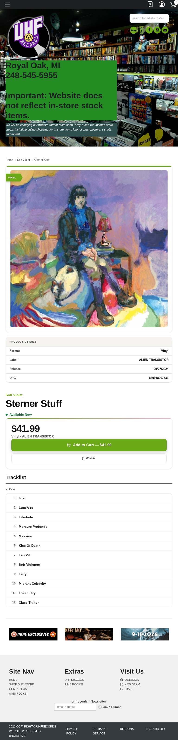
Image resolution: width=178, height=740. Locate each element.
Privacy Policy (71, 731)
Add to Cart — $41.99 (92, 445)
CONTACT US (18, 689)
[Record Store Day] (141, 30)
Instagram (131, 684)
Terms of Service (99, 731)
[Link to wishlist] (150, 5)
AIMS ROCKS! (18, 693)
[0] (173, 5)
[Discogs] (133, 30)
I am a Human (111, 707)
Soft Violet (23, 160)
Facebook (131, 679)
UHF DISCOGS (74, 679)
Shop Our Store (21, 684)
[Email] (165, 30)
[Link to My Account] (162, 5)
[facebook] (149, 30)
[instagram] (157, 30)
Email (127, 689)
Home (9, 160)
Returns (127, 729)
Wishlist (91, 458)
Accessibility (155, 729)
